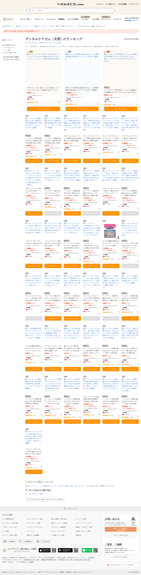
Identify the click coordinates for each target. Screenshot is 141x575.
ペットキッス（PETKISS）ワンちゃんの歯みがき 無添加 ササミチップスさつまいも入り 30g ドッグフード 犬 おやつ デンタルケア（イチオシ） (120, 91)
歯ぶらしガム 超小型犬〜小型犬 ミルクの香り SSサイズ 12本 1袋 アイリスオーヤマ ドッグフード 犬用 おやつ (72, 348)
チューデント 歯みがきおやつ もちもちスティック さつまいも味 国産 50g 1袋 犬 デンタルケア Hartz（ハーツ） (53, 193)
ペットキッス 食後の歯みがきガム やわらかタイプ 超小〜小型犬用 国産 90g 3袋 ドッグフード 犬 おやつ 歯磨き (72, 401)
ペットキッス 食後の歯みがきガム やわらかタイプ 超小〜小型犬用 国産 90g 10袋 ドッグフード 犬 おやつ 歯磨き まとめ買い (130, 401)
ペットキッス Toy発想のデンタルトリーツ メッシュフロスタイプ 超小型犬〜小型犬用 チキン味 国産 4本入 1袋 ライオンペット (53, 401)
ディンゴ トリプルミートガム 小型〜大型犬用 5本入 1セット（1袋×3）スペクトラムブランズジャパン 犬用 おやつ (91, 298)
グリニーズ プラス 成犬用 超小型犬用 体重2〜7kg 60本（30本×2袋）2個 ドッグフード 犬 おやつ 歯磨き (91, 399)
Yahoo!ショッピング (8, 572)
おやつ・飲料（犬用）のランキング (62, 26)
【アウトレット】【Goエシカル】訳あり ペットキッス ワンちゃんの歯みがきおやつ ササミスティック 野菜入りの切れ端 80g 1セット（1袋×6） (33, 191)
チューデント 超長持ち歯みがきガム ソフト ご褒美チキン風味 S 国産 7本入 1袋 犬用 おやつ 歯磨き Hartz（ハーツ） (111, 298)
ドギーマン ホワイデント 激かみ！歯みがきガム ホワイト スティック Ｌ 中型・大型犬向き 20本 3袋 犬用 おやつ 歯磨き (130, 138)
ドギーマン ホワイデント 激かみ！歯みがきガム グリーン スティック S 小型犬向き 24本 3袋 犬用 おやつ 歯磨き (33, 243)
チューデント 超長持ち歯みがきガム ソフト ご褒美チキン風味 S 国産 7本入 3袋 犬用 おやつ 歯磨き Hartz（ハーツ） (91, 193)
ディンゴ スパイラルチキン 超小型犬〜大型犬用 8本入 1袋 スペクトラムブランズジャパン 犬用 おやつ (91, 350)
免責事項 (68, 572)
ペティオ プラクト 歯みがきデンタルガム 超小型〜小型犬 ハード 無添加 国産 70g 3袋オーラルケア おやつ (53, 243)
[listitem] (70, 31)
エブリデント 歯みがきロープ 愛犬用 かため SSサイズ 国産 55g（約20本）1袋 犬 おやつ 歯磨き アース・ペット (130, 350)
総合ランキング (21, 26)
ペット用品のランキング (38, 26)
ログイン (136, 20)
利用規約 (62, 572)
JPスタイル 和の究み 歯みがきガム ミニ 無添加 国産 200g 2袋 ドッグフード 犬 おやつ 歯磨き (82, 89)
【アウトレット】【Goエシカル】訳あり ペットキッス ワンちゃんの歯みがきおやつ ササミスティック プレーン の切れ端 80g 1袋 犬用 (43, 89)
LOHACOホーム (7, 26)
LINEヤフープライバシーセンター (48, 572)
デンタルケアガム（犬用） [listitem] (11, 59)
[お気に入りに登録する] (59, 102)
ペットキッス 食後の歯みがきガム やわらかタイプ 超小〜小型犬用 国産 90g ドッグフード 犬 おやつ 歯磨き (110, 350)
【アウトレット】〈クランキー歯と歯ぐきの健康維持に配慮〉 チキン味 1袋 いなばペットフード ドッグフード (53, 348)
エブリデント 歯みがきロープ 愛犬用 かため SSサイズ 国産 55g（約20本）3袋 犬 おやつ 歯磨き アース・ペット (72, 298)
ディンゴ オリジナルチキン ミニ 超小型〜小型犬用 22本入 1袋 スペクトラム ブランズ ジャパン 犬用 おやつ (33, 298)
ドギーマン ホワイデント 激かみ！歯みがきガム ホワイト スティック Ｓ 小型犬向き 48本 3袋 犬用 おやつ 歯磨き (110, 191)
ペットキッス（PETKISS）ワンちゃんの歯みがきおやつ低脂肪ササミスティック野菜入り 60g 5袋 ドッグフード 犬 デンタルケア (91, 245)
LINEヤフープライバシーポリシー (26, 572)
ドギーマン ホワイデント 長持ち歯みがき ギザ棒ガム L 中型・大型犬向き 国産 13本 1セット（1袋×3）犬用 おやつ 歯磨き (33, 451)
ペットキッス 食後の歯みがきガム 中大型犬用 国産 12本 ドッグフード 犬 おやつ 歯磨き (130, 298)
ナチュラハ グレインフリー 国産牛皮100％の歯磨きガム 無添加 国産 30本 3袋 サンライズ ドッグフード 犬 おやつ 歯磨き (91, 138)
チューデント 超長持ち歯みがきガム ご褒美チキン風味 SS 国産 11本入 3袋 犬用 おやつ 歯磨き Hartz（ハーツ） (130, 193)
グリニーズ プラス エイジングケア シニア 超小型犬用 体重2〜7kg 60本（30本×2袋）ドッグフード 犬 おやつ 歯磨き (110, 138)
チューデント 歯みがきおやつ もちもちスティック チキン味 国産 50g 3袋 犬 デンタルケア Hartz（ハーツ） (53, 298)
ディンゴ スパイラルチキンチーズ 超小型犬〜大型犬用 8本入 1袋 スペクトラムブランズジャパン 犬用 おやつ (72, 245)
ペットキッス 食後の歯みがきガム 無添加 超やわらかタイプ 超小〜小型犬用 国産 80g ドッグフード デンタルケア (110, 401)
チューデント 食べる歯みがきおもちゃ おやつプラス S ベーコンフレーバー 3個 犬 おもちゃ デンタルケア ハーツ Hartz (130, 245)
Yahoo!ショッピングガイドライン (83, 572)
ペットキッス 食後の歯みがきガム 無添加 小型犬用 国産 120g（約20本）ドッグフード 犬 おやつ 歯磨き (53, 140)
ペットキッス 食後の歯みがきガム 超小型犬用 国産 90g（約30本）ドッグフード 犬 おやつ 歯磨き (33, 401)
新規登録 (128, 20)
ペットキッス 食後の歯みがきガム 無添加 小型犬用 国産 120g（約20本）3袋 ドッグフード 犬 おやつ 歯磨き (33, 140)
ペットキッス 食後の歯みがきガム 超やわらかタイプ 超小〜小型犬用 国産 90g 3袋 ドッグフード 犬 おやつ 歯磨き (72, 193)
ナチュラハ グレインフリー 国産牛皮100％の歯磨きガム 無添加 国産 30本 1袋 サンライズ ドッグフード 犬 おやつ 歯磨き (72, 138)
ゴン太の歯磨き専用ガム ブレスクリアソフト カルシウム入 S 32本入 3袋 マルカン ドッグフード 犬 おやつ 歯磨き (110, 243)
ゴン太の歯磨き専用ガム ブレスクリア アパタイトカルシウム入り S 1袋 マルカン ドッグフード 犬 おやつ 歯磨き (33, 348)
